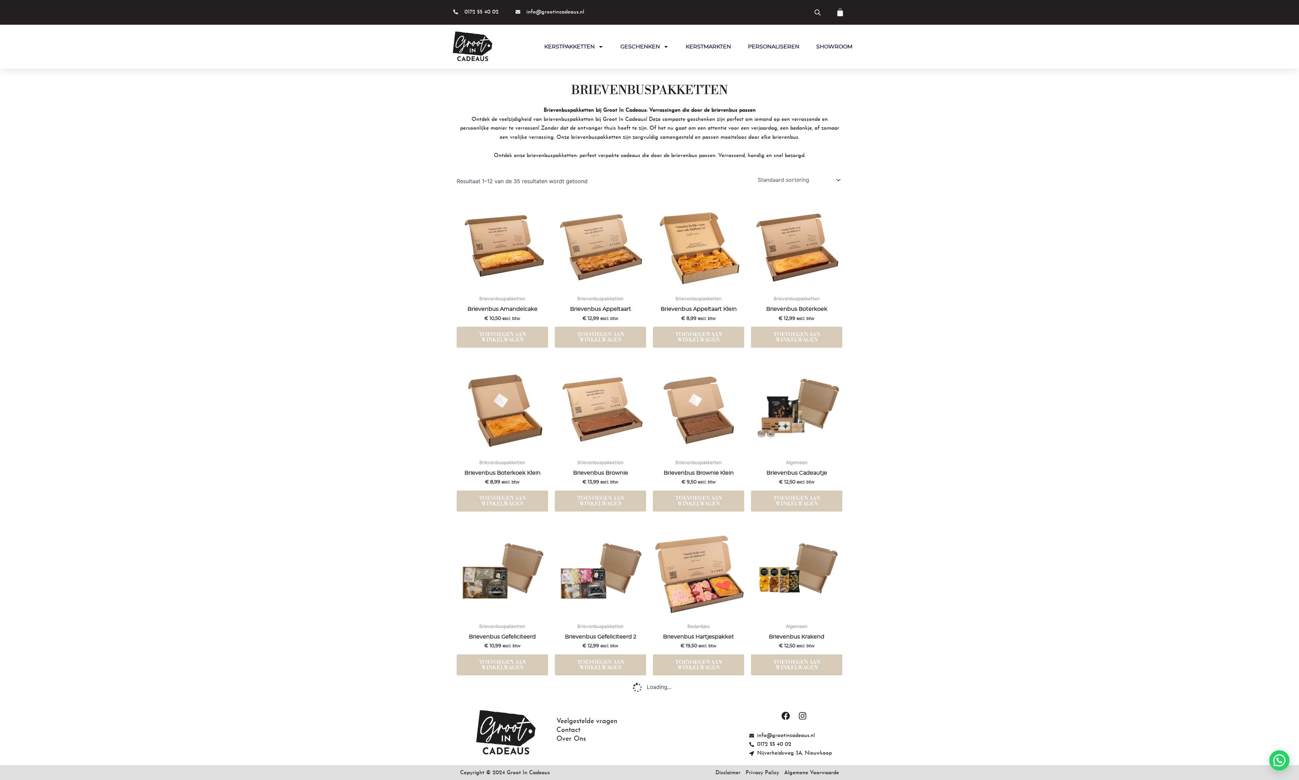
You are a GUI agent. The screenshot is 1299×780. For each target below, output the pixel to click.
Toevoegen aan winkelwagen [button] (502, 337)
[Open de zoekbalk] (817, 12)
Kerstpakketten (569, 46)
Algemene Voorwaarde (811, 773)
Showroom (834, 46)
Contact (568, 730)
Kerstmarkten (708, 46)
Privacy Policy (762, 773)
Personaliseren (773, 46)
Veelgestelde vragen (586, 721)
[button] (1279, 760)
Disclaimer (727, 773)
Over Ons (571, 739)
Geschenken (640, 46)
